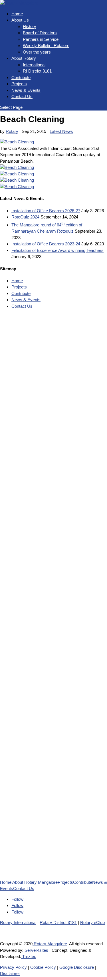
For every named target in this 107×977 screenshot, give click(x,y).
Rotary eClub (92, 922)
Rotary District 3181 (58, 922)
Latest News (61, 131)
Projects (19, 83)
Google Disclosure (76, 967)
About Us (20, 20)
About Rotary (23, 58)
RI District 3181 (37, 71)
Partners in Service (40, 39)
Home (17, 13)
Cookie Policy (43, 967)
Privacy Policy (13, 967)
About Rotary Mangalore (35, 882)
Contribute (21, 77)
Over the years (37, 52)
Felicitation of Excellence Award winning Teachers (57, 250)
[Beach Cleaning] (17, 141)
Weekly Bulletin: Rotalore (46, 45)
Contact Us (22, 96)
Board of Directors (40, 32)
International (34, 64)
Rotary (12, 131)
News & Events (26, 90)
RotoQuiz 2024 (25, 216)
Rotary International (18, 922)
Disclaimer (10, 973)
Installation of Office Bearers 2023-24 (45, 243)
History (29, 26)
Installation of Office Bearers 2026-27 (45, 210)
